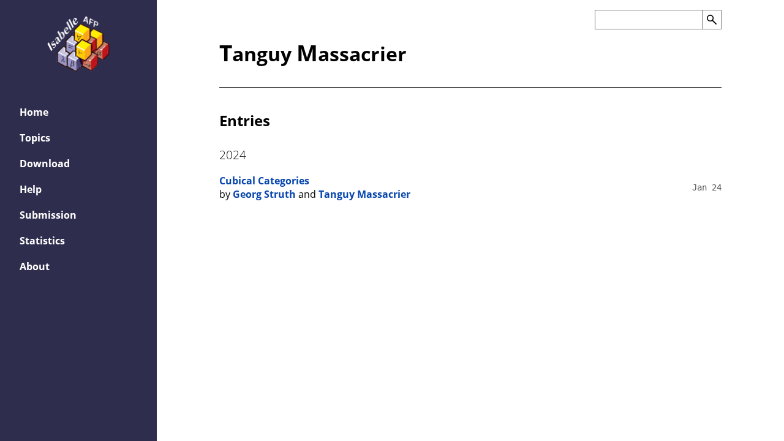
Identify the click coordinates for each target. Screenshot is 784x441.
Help (31, 189)
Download (45, 163)
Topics (35, 138)
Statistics (42, 240)
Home (34, 112)
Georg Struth (264, 194)
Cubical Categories (264, 180)
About (35, 266)
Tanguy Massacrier (364, 194)
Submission (48, 215)
